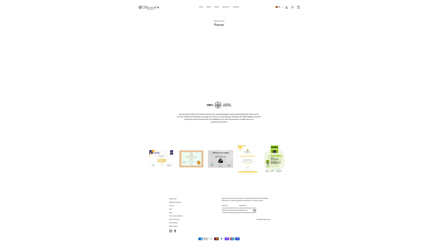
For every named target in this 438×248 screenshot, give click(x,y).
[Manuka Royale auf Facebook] (175, 231)
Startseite (216, 21)
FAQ (170, 209)
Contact (171, 205)
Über (209, 7)
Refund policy (173, 226)
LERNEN (236, 7)
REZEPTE (226, 7)
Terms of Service (174, 219)
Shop (201, 7)
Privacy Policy (173, 223)
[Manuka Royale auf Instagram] (170, 231)
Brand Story (173, 199)
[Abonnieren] (254, 210)
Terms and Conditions (176, 216)
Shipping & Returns (175, 202)
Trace (216, 7)
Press (170, 212)
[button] (279, 7)
